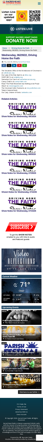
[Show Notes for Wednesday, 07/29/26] (22, 165)
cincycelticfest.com (33, 88)
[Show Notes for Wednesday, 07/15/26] (22, 202)
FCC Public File (21, 404)
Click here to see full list (29, 392)
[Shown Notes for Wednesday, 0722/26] (22, 183)
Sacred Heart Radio (24, 62)
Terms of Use (21, 407)
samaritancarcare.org (27, 79)
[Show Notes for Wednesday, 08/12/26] (22, 127)
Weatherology (33, 439)
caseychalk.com (21, 82)
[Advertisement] (22, 16)
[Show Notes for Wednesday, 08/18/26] (22, 108)
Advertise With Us (21, 412)
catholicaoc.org (8, 73)
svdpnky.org (18, 77)
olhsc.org (28, 75)
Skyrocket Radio (26, 437)
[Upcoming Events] (22, 317)
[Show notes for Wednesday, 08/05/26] (22, 146)
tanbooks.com (27, 92)
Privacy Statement (21, 409)
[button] (39, 3)
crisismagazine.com (15, 86)
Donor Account (21, 414)
